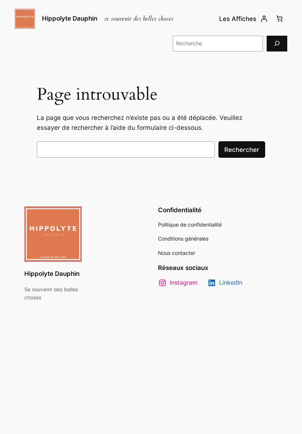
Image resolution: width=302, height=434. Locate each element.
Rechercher (241, 149)
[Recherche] (277, 43)
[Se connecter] (264, 18)
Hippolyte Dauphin (69, 18)
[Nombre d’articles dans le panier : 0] (279, 18)
